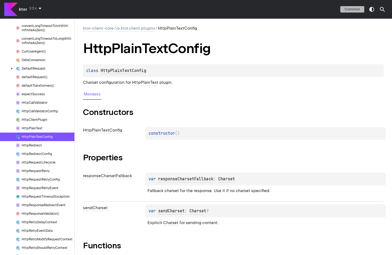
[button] (382, 9)
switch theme (371, 9)
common (352, 9)
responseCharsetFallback (185, 179)
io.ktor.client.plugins (135, 28)
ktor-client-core (98, 28)
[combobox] (36, 8)
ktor (23, 9)
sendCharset (171, 211)
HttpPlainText (145, 82)
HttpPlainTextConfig (123, 70)
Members (92, 94)
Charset (226, 179)
